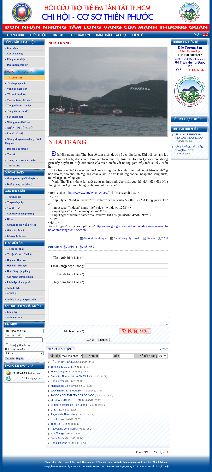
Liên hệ (138, 35)
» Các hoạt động (14, 53)
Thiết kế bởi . (157, 466)
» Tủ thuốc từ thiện (15, 94)
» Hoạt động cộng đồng (17, 271)
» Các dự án (11, 48)
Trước (154, 452)
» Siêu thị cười (12, 208)
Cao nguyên (58, 381)
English (198, 34)
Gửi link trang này (122, 238)
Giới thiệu (38, 35)
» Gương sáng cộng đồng (18, 184)
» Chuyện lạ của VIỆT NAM (20, 224)
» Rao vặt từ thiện (14, 133)
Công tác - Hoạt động (21, 42)
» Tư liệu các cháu (14, 248)
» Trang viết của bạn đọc (18, 105)
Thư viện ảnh (14, 242)
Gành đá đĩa (58, 438)
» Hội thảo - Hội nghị (16, 265)
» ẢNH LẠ (11, 293)
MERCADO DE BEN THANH (67, 400)
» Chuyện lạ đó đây (15, 236)
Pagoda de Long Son (63, 428)
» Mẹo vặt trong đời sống (18, 100)
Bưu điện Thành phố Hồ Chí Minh (70, 376)
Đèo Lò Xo (57, 419)
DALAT (55, 409)
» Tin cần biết (12, 165)
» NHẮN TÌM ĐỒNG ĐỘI (19, 127)
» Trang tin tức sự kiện (17, 111)
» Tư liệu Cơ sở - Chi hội (18, 254)
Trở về (164, 238)
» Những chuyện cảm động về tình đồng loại (23, 141)
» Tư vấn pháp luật (15, 83)
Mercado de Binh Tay (63, 385)
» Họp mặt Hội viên (15, 260)
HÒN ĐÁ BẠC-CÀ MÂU (64, 362)
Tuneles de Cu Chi (61, 366)
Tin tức (58, 35)
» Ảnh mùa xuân (14, 317)
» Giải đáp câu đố (14, 230)
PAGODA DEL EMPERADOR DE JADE (72, 395)
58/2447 (164, 349)
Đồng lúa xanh (59, 443)
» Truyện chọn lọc (14, 202)
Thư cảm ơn (80, 35)
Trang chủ (15, 35)
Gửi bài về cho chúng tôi (95, 238)
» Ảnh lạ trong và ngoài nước (20, 299)
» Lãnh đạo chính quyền (18, 282)
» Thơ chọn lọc (13, 196)
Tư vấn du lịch (60, 349)
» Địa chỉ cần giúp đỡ (16, 64)
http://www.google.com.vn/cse (88, 192)
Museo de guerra (60, 371)
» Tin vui (10, 154)
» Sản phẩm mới (14, 116)
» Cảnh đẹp (11, 312)
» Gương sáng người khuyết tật (22, 178)
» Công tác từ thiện (15, 59)
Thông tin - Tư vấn (18, 71)
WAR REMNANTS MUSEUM (67, 390)
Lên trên (150, 238)
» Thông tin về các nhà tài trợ (20, 160)
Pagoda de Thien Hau (63, 414)
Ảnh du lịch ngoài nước (23, 306)
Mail (155, 462)
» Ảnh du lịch (12, 288)
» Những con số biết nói (17, 122)
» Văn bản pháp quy (16, 88)
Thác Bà (55, 424)
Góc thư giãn (15, 191)
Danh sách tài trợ (111, 35)
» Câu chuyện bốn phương (19, 213)
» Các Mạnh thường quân (19, 276)
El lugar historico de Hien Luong (69, 404)
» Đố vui (9, 219)
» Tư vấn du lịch (14, 77)
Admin (163, 462)
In (138, 238)
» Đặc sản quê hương (16, 148)
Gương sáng (14, 172)
